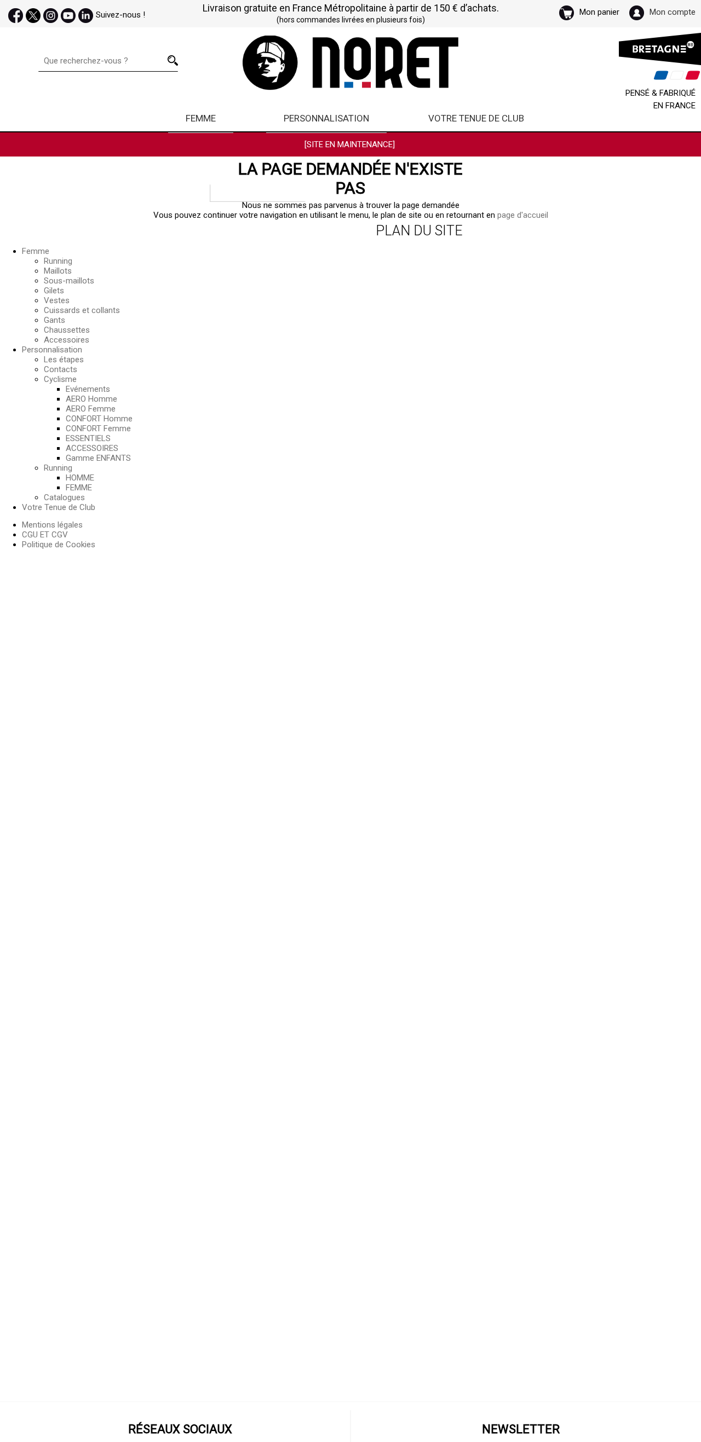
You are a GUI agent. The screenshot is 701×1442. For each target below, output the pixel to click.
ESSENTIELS (88, 438)
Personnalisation (326, 118)
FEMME (79, 488)
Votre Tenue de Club (476, 118)
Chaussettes (67, 330)
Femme (201, 118)
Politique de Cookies (58, 544)
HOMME (80, 478)
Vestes (57, 300)
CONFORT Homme (99, 419)
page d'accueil (522, 215)
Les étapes (64, 359)
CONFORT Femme (98, 428)
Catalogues (64, 497)
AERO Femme (91, 409)
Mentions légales (52, 525)
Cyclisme (60, 379)
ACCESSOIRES (92, 448)
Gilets (54, 291)
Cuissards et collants (82, 310)
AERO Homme (91, 399)
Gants (54, 320)
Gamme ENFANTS (98, 458)
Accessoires (66, 340)
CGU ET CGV (45, 535)
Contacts (60, 369)
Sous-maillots (69, 281)
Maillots (58, 271)
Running (58, 261)
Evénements (88, 389)
